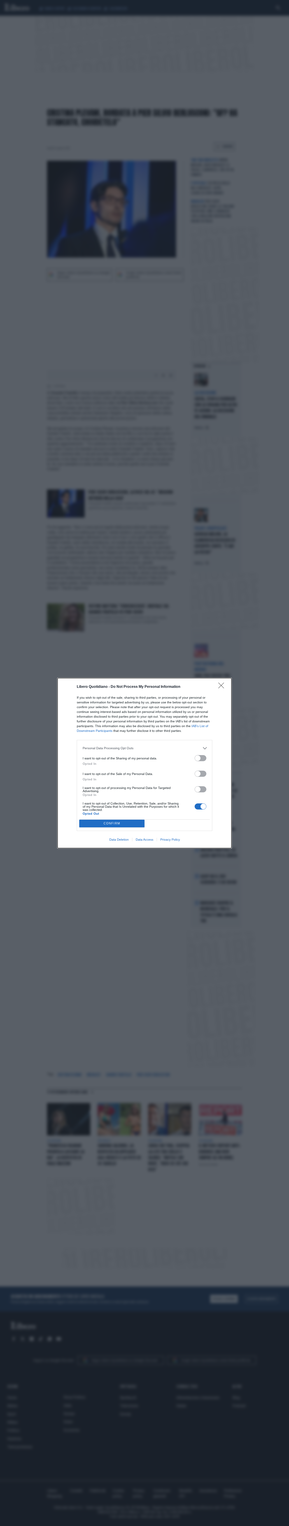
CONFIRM (112, 823)
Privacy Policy (170, 839)
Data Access (144, 839)
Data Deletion (119, 839)
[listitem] (144, 748)
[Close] (222, 687)
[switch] (200, 758)
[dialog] (144, 763)
